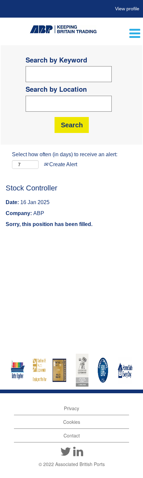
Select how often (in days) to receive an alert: (64, 154)
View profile (127, 8)
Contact (72, 435)
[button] (121, 34)
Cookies (71, 421)
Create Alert (62, 164)
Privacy (71, 408)
